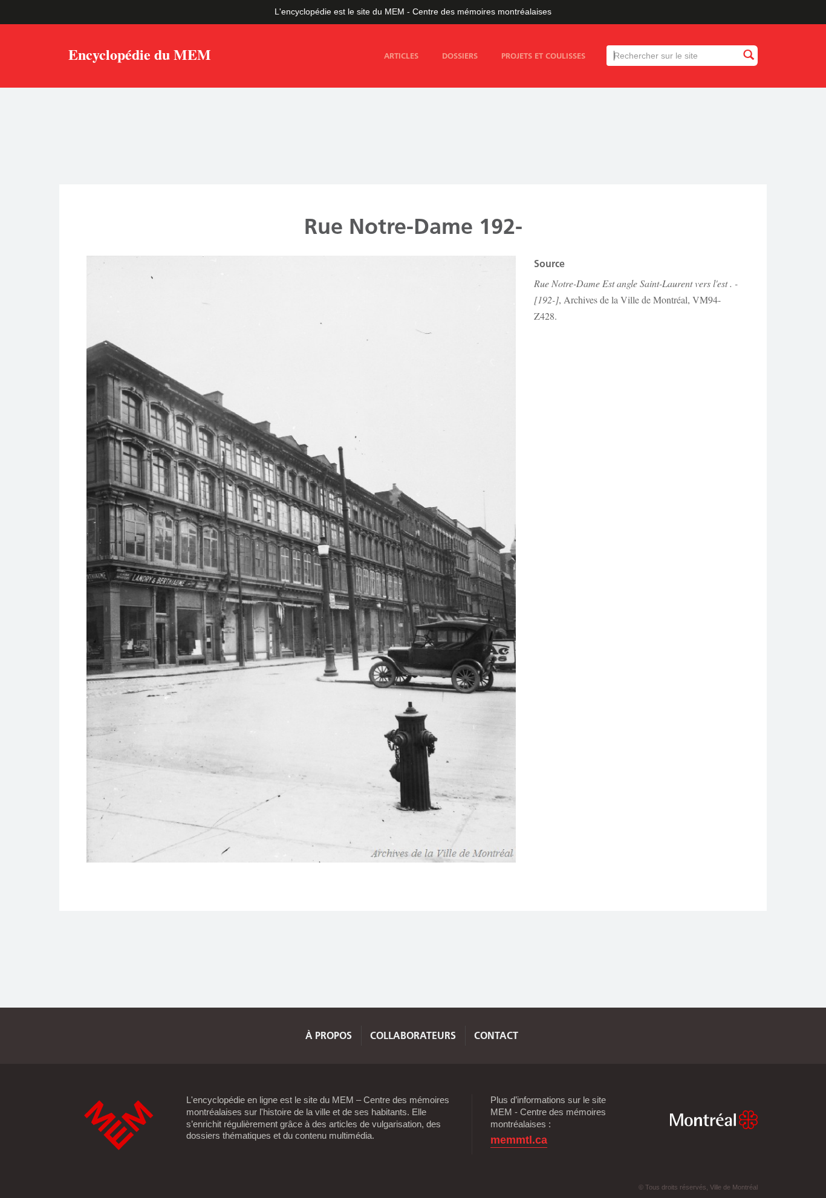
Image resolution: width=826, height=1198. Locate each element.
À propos (328, 1035)
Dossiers (460, 55)
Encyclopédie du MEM (139, 56)
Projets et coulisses (543, 55)
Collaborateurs (413, 1035)
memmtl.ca (518, 1140)
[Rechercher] (748, 55)
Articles (401, 55)
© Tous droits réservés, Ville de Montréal (698, 1187)
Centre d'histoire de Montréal (118, 1125)
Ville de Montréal (713, 1119)
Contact (496, 1035)
